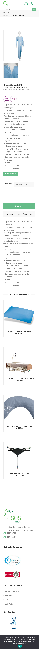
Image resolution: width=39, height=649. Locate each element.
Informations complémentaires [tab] (19, 214)
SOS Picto (9, 604)
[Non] (37, 642)
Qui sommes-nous (12, 591)
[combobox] (24, 184)
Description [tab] (19, 206)
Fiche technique (11, 173)
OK (20, 646)
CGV (6, 600)
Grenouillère (8, 184)
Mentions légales (11, 595)
